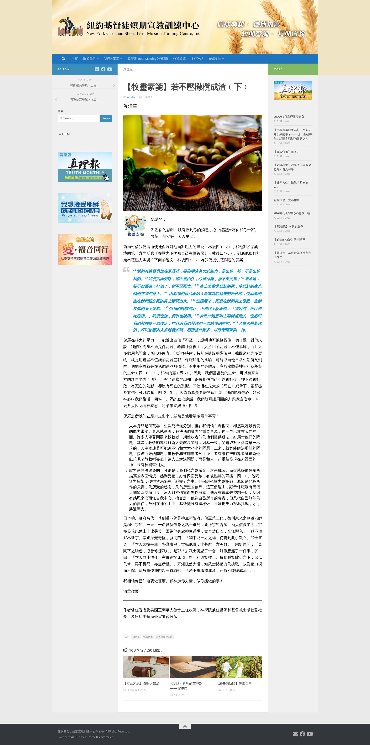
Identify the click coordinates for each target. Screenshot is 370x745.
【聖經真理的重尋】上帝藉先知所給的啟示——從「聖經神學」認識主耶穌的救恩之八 (293, 134)
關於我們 (89, 58)
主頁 (75, 58)
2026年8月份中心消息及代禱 (292, 213)
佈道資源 (179, 58)
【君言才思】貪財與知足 (141, 683)
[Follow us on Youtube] (109, 69)
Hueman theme (104, 737)
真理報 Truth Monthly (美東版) (148, 58)
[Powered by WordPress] (72, 737)
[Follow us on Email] (97, 69)
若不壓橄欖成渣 (164, 636)
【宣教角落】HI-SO (286, 152)
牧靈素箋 (148, 636)
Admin (131, 97)
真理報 (128, 69)
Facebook (64, 134)
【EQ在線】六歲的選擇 (288, 226)
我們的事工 (111, 58)
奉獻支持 (215, 58)
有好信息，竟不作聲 (287, 200)
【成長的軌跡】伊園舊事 (234, 683)
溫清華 (136, 636)
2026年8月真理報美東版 (289, 116)
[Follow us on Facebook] (103, 69)
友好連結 (197, 58)
